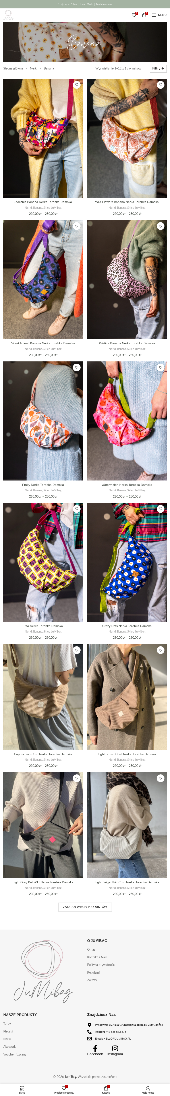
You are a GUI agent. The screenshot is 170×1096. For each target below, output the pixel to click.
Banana (37, 207)
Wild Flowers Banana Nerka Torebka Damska (127, 202)
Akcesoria (9, 1046)
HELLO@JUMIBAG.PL (117, 1038)
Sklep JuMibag (52, 207)
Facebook (95, 1054)
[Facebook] (95, 1048)
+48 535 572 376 (116, 1031)
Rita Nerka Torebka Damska (43, 626)
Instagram (115, 1054)
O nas (91, 949)
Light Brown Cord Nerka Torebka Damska (127, 754)
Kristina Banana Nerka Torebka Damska (127, 343)
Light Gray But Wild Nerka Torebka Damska (43, 882)
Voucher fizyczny (14, 1054)
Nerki (34, 68)
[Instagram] (115, 1048)
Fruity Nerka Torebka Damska (43, 484)
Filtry (156, 68)
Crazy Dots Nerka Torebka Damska (127, 626)
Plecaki (8, 1031)
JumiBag (70, 1077)
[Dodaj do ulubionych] (77, 85)
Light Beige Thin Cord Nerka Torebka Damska (127, 882)
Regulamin (94, 972)
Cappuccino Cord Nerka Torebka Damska (43, 754)
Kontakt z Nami (97, 957)
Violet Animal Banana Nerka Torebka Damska (43, 343)
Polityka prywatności (101, 965)
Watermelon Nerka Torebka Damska (127, 484)
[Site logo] (8, 15)
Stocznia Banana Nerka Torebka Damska (43, 202)
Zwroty (92, 980)
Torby (7, 1023)
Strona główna (13, 68)
